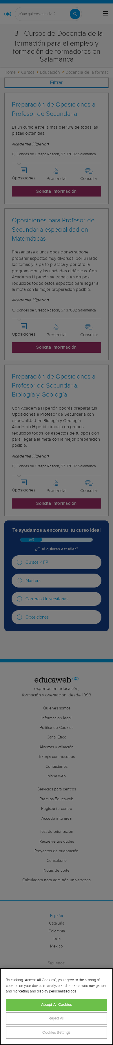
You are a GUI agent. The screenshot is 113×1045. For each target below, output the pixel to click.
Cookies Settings (56, 1032)
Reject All (56, 1018)
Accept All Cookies (56, 1005)
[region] (56, 1006)
